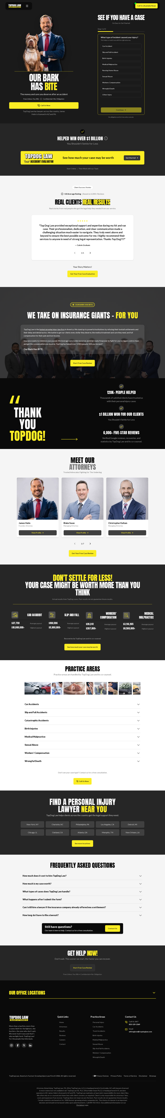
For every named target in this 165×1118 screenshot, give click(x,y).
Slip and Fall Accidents (36, 712)
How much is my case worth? (37, 883)
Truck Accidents (99, 1031)
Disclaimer (143, 1076)
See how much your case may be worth (82, 647)
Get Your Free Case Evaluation (82, 274)
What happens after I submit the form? (42, 899)
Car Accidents (32, 704)
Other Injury (107, 95)
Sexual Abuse (107, 76)
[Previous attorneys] (74, 543)
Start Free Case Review (82, 363)
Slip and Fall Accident (110, 52)
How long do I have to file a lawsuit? (41, 915)
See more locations (82, 843)
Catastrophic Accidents (37, 720)
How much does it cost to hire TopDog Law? (44, 875)
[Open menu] (27, 6)
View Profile (36, 533)
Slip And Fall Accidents (101, 1048)
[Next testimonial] (90, 252)
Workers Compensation (111, 82)
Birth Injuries (107, 58)
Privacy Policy (116, 1076)
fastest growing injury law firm (52, 329)
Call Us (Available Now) (147, 6)
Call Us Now (85, 781)
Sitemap (152, 1076)
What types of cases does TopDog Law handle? (46, 891)
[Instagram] (11, 1045)
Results (62, 1031)
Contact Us (112, 928)
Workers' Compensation (37, 753)
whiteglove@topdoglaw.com (140, 1032)
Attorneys (63, 1027)
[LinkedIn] (30, 1045)
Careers (62, 1040)
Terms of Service (130, 1076)
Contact (62, 1044)
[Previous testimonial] (74, 252)
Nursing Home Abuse (110, 70)
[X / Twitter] (24, 1045)
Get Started (131, 158)
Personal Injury (98, 1022)
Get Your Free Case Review (82, 553)
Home (61, 1022)
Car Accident (107, 46)
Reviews (62, 1035)
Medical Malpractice (109, 64)
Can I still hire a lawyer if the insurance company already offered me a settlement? (64, 907)
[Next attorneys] (90, 543)
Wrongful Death (108, 89)
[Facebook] (17, 1045)
